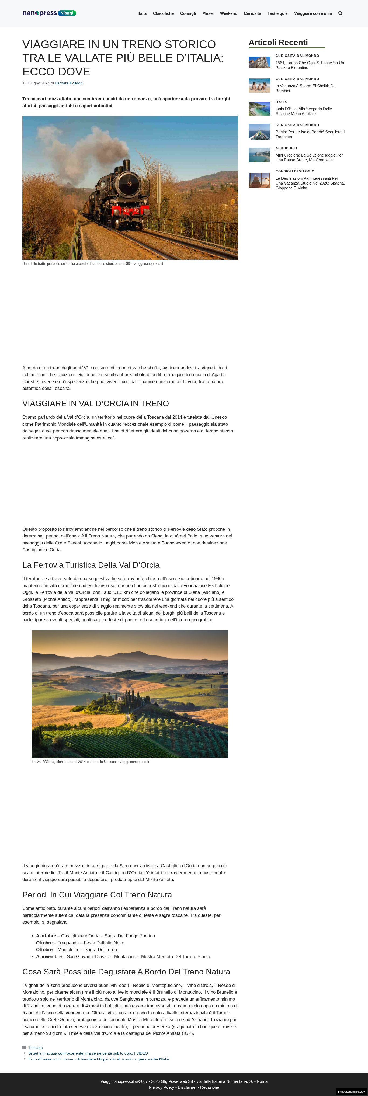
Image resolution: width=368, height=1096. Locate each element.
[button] (340, 13)
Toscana (36, 1047)
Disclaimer (187, 1087)
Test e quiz (278, 13)
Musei (208, 13)
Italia (142, 13)
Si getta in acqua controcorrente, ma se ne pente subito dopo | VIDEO (88, 1053)
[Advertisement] (130, 324)
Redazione (209, 1087)
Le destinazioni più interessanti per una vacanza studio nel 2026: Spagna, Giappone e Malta (310, 183)
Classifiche (163, 13)
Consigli (188, 13)
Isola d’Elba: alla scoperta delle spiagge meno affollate (304, 111)
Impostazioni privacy (351, 1091)
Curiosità (252, 13)
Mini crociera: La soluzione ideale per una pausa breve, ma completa (309, 157)
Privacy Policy (161, 1087)
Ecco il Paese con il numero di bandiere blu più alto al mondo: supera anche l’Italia (99, 1059)
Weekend (228, 13)
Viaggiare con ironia (313, 13)
